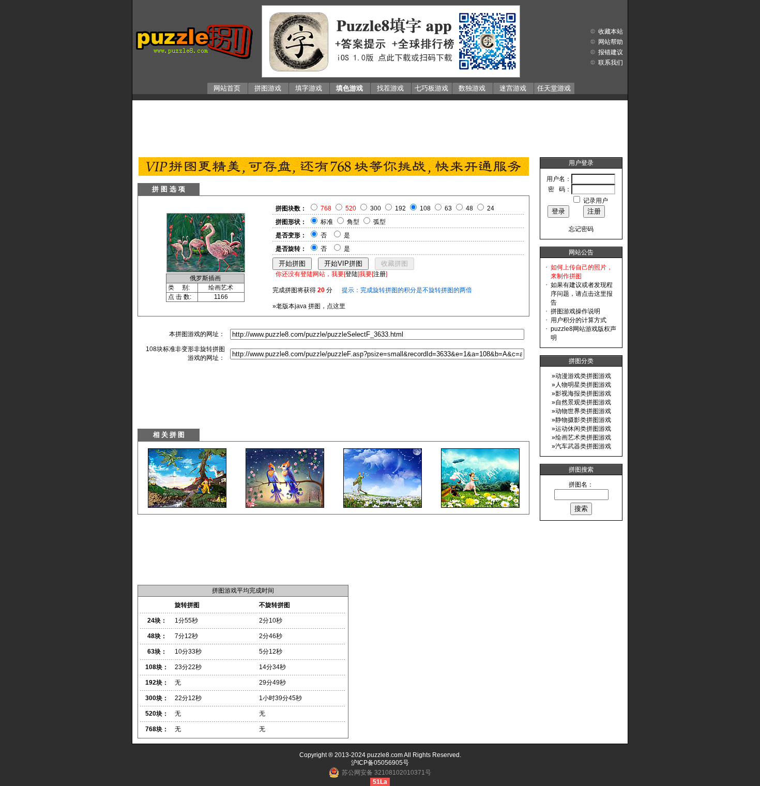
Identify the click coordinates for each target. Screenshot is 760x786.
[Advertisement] (380, 126)
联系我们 (610, 62)
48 (469, 208)
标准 (327, 221)
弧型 (379, 221)
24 (490, 208)
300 (375, 208)
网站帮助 (610, 42)
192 (400, 208)
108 (425, 208)
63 (448, 208)
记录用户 (595, 200)
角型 (353, 221)
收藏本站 (610, 31)
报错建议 (610, 52)
